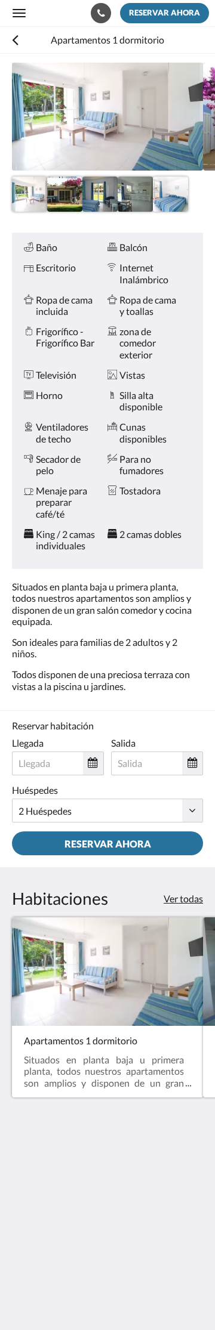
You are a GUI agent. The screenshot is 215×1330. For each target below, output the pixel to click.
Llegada (28, 742)
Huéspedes (35, 790)
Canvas (78, 1297)
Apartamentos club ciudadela (62, 12)
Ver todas (183, 898)
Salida (123, 742)
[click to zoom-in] (107, 117)
